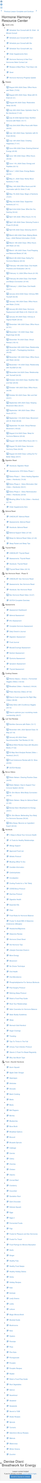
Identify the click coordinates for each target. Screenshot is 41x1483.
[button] (1, 2)
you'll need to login (29, 1473)
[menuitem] (1, 5)
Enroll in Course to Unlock (20, 1476)
